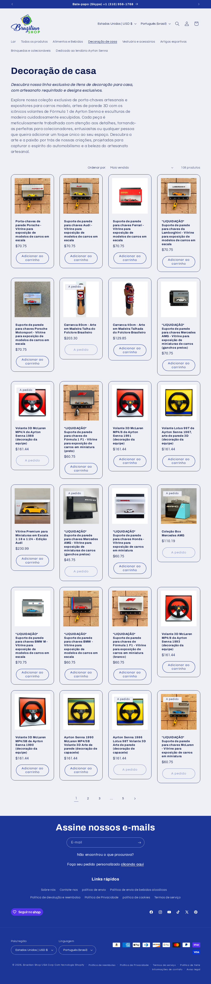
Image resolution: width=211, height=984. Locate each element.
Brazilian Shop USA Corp (38, 965)
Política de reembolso (102, 965)
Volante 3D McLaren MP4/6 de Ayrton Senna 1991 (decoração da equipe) (128, 435)
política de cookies (136, 897)
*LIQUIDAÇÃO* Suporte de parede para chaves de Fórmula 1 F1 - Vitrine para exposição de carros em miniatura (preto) (80, 439)
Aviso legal (193, 969)
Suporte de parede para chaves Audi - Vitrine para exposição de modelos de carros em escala (81, 231)
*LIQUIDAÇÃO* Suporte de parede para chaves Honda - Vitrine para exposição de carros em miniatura (128, 541)
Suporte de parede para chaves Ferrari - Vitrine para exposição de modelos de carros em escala (130, 231)
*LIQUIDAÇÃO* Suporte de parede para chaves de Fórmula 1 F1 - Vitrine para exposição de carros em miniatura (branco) (129, 645)
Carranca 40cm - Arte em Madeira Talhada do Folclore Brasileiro (129, 328)
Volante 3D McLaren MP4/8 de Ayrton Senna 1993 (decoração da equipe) (177, 641)
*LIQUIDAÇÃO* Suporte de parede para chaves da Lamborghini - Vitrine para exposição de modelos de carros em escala (178, 233)
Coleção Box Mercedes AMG (173, 533)
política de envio (94, 889)
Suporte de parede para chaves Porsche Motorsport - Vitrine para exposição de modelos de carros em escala (32, 334)
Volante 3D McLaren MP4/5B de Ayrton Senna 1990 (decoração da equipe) (30, 745)
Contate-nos (69, 889)
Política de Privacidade (102, 897)
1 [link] (76, 798)
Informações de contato (167, 969)
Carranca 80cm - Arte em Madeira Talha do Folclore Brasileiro (80, 328)
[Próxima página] (134, 798)
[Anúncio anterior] (12, 4)
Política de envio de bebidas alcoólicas (138, 889)
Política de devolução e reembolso (55, 897)
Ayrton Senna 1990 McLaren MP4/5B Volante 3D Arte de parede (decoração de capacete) (80, 745)
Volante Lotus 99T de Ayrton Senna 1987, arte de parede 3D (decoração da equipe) (178, 435)
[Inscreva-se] (139, 842)
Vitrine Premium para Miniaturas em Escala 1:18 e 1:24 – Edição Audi (31, 537)
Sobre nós (48, 889)
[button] (177, 23)
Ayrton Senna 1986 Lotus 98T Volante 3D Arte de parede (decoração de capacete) (129, 745)
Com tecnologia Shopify (69, 965)
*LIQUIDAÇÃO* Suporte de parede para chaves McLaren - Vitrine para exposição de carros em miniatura (178, 747)
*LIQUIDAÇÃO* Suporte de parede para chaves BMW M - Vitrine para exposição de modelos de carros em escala (32, 645)
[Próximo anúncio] (198, 4)
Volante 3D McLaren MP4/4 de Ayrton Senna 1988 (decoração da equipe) (30, 435)
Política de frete (190, 965)
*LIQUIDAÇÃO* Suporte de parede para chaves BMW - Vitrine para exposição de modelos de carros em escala (81, 645)
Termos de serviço (167, 897)
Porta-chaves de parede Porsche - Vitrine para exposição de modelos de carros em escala (32, 231)
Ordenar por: (97, 167)
